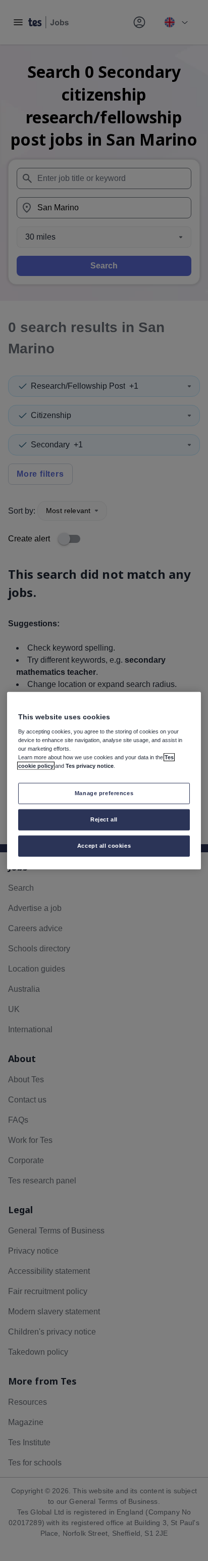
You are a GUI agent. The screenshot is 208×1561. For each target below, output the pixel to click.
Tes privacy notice (90, 766)
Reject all (104, 819)
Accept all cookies (104, 845)
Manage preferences (104, 793)
